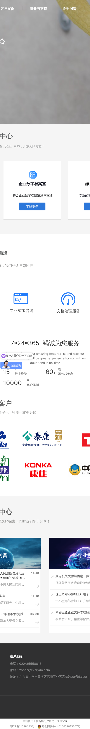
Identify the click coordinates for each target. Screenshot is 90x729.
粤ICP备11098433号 (22, 726)
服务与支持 (38, 8)
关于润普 (69, 8)
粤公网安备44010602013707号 (61, 726)
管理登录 (62, 721)
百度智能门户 (41, 721)
